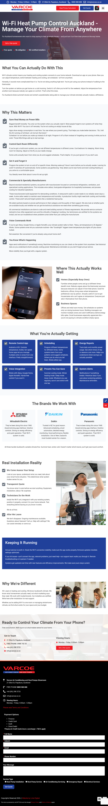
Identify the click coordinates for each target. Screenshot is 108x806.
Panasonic (89, 421)
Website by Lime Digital (31, 798)
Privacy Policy (35, 802)
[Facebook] (99, 799)
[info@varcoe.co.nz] (84, 2)
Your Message (8, 765)
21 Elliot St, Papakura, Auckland (54, 2)
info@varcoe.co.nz (94, 2)
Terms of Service (46, 802)
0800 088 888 (77, 2)
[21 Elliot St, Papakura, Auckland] (39, 2)
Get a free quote (11, 43)
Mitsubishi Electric (18, 421)
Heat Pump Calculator (67, 8)
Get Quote (86, 8)
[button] (103, 8)
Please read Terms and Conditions (16, 708)
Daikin (54, 421)
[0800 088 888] (69, 2)
